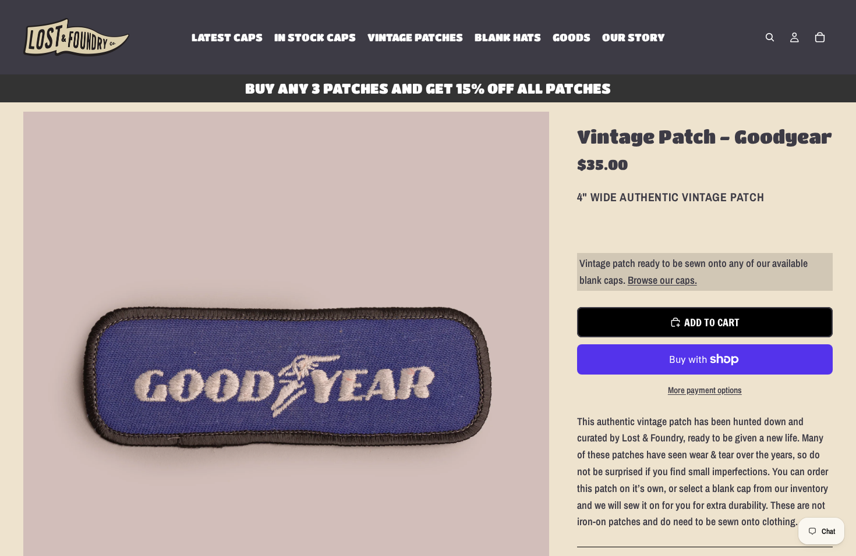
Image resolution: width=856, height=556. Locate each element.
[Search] (770, 37)
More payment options (705, 390)
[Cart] (820, 37)
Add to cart (712, 322)
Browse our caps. (662, 280)
